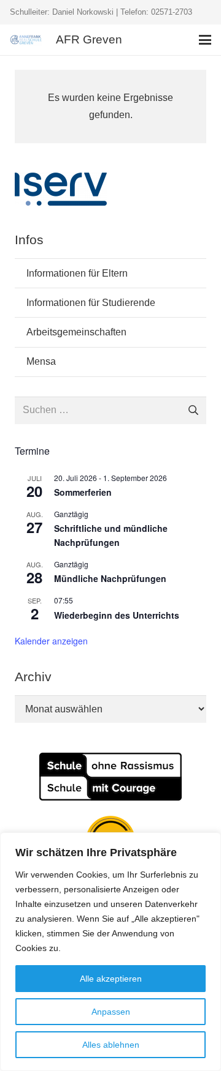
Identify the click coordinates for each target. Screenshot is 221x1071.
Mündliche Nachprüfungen (110, 578)
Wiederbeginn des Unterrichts (116, 615)
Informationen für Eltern (77, 273)
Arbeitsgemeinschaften (76, 332)
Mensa (41, 361)
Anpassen (110, 1012)
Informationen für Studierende (90, 302)
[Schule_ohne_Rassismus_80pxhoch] (110, 776)
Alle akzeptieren (111, 978)
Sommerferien (83, 492)
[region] (110, 951)
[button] (205, 40)
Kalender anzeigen (51, 641)
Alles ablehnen (110, 1045)
